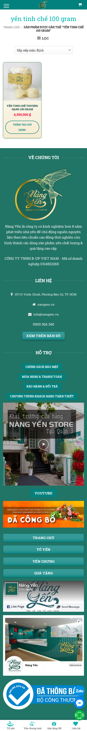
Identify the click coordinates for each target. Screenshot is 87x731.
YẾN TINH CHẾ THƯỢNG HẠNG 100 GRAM (22, 107)
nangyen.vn (46, 304)
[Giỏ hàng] (80, 4)
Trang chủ (11, 27)
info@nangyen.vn (46, 314)
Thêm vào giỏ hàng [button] (22, 127)
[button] (43, 38)
